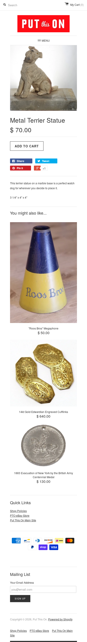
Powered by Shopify (60, 619)
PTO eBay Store (19, 515)
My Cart (77, 4)
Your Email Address (22, 582)
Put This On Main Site (23, 520)
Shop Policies (18, 511)
